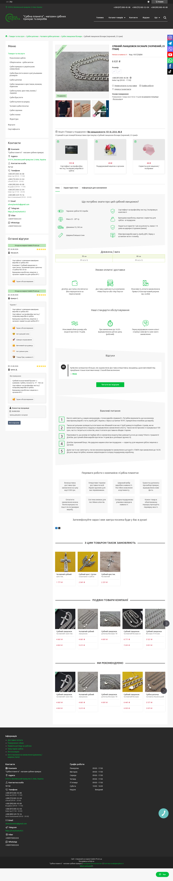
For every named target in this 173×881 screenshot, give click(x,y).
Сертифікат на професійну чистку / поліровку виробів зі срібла (71, 168)
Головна (100, 18)
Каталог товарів (116, 18)
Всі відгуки (14, 423)
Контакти (133, 18)
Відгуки (146, 18)
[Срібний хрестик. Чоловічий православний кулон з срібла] (110, 562)
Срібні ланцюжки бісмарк (71, 36)
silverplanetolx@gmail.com (18, 204)
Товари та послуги (16, 36)
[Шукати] (164, 17)
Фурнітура (14, 119)
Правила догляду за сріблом (20, 746)
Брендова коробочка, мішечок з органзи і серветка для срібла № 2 (25, 273)
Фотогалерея (13, 752)
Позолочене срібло (18, 58)
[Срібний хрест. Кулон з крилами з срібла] (88, 562)
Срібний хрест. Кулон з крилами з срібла (87, 575)
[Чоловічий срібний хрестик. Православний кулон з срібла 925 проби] (65, 562)
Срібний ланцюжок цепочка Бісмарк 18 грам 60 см (109, 633)
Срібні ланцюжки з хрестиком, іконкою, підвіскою (26, 85)
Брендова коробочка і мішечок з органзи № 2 (25, 391)
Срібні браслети (16, 97)
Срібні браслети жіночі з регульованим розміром (26, 74)
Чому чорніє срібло (15, 749)
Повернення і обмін (16, 743)
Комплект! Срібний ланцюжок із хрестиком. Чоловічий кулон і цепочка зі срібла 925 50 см (27, 267)
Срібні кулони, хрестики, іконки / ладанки (23, 92)
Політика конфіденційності (114, 863)
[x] (59, 528)
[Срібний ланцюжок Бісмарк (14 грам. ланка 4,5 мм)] (155, 619)
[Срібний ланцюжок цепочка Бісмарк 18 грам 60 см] (110, 619)
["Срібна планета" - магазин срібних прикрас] (12, 17)
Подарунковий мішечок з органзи (110, 166)
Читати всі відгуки (110, 384)
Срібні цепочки (32, 36)
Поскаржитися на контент (92, 863)
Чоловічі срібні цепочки (49, 36)
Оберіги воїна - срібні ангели (21, 62)
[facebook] (56, 528)
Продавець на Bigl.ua (86, 861)
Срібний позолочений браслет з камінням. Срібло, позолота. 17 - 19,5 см (27, 382)
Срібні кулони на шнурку (20, 102)
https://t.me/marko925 (17, 212)
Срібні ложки (15, 115)
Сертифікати (14, 129)
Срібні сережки (16, 110)
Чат (164, 874)
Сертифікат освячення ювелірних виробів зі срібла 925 (25, 261)
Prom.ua (99, 859)
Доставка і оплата (15, 740)
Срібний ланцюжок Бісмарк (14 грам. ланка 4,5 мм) (154, 633)
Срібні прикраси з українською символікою (22, 68)
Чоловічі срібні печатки (19, 106)
